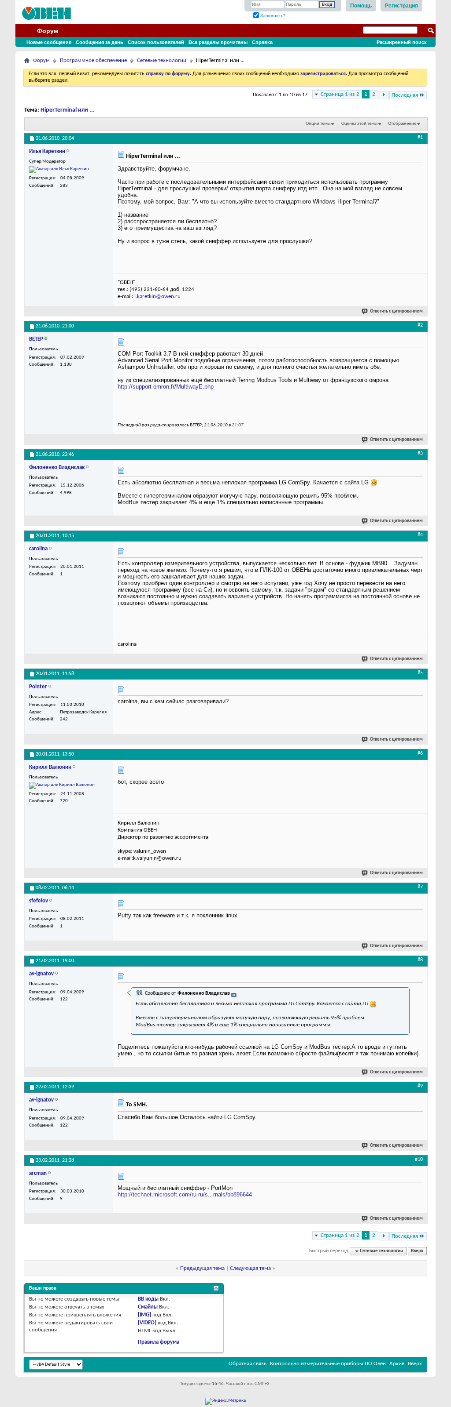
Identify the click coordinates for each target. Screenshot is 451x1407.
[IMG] (144, 1315)
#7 (420, 887)
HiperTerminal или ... (68, 110)
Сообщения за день (99, 42)
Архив (396, 1364)
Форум (47, 30)
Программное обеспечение (93, 60)
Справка (262, 42)
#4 (420, 535)
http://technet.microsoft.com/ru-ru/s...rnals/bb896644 (185, 1194)
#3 (420, 453)
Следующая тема (250, 1268)
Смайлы (148, 1307)
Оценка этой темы (359, 123)
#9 (420, 1086)
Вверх (417, 1251)
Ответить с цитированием (396, 311)
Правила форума (158, 1342)
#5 (420, 673)
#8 (420, 960)
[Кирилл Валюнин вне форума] (62, 785)
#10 (419, 1159)
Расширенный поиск (402, 42)
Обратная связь (247, 1364)
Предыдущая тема (202, 1268)
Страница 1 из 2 (340, 94)
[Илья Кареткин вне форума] (59, 169)
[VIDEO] (147, 1323)
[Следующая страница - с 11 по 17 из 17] (383, 95)
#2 (420, 325)
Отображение (402, 123)
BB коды (148, 1299)
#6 (420, 753)
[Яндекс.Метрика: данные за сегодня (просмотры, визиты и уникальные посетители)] (225, 1401)
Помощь (361, 6)
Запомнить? (272, 15)
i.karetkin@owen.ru (157, 296)
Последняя (405, 95)
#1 (420, 137)
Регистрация (401, 6)
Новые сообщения (48, 42)
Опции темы (318, 123)
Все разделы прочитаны (218, 42)
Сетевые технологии (161, 60)
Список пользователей (156, 42)
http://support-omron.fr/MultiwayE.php (166, 386)
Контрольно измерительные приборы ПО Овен (328, 1364)
